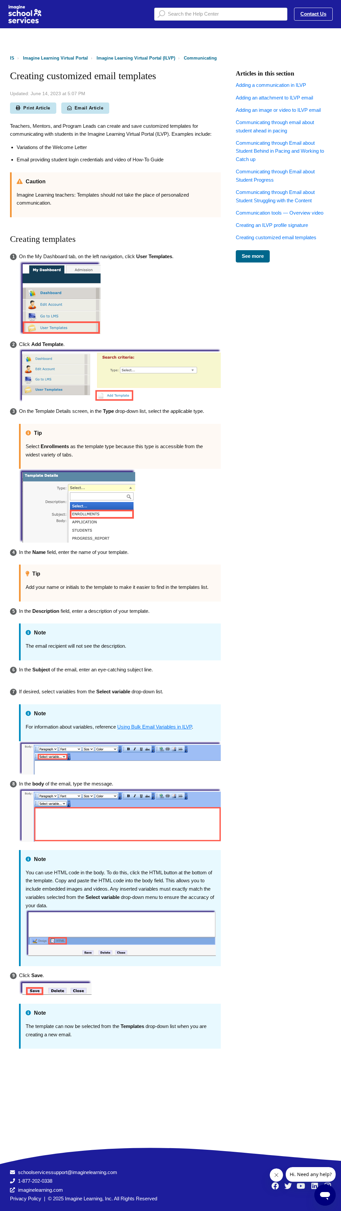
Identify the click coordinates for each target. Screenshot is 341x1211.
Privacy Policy (25, 1198)
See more (253, 256)
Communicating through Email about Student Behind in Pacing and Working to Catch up (280, 151)
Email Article (89, 107)
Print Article (36, 107)
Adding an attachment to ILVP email (274, 97)
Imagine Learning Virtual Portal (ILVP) (136, 58)
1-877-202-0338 (35, 1181)
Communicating (200, 58)
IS (12, 58)
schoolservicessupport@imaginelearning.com (67, 1172)
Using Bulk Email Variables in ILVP (154, 727)
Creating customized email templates (276, 237)
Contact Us (313, 14)
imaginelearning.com (40, 1190)
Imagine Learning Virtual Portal (55, 58)
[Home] (24, 14)
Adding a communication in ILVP (271, 85)
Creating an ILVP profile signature (272, 225)
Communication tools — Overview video (279, 213)
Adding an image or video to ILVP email (278, 110)
